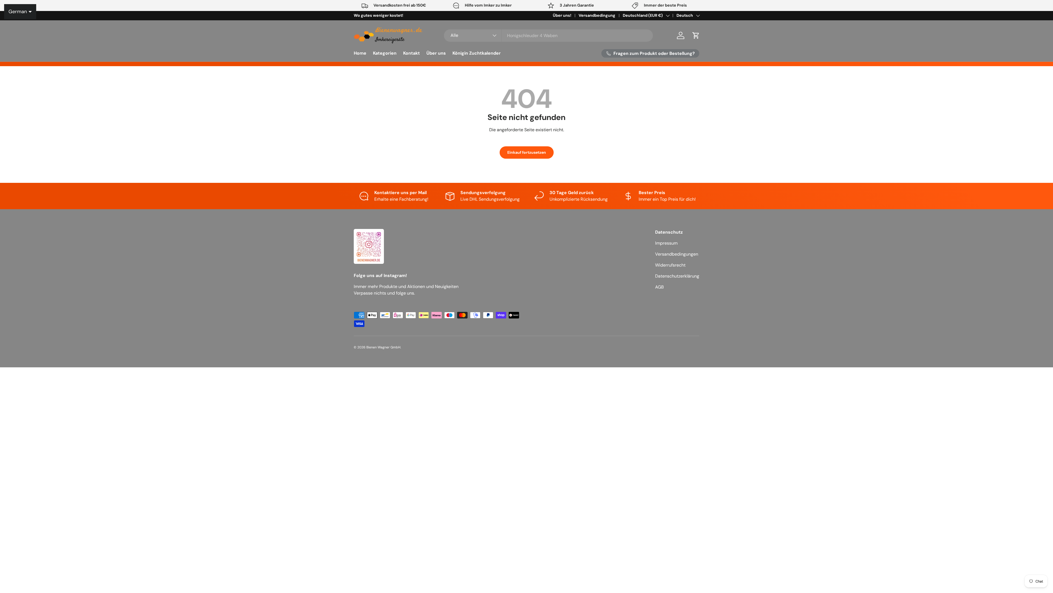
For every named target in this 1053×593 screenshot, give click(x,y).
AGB (659, 287)
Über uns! (562, 15)
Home (360, 53)
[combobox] (548, 35)
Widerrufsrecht (670, 265)
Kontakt (411, 53)
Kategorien (385, 53)
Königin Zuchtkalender (476, 53)
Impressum (666, 243)
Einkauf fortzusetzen (526, 152)
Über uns (436, 53)
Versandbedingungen (676, 254)
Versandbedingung (597, 15)
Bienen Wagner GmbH (383, 347)
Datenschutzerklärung (677, 276)
